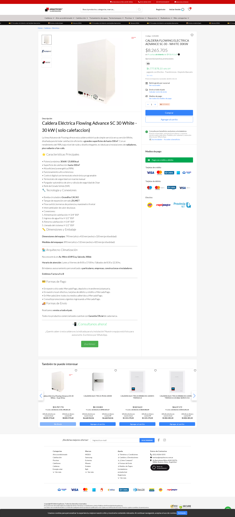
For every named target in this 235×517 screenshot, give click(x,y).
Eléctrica (55, 28)
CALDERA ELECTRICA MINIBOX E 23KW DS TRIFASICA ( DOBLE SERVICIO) (177, 397)
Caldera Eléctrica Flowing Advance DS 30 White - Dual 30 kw (57, 397)
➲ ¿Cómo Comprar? (125, 460)
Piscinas (129, 18)
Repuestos (153, 18)
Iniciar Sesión (175, 9)
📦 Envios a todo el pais (53, 23)
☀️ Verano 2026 (74, 23)
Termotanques (115, 18)
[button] (194, 396)
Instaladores (122, 469)
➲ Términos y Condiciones (128, 454)
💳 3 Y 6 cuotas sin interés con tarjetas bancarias (22, 23)
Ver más (150, 74)
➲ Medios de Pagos (125, 466)
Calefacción (81, 18)
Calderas (49, 18)
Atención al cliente (182, 2)
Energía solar (58, 469)
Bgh (86, 469)
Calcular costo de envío (158, 92)
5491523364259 (163, 2)
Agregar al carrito (169, 119)
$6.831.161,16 (172, 79)
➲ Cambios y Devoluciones (128, 457)
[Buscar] (139, 9)
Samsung (88, 457)
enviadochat (122, 472)
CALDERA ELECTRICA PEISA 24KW (98, 396)
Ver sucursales (154, 85)
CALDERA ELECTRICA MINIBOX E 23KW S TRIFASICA (137, 397)
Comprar (169, 112)
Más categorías (181, 18)
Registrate (160, 9)
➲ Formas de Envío (125, 463)
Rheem (88, 463)
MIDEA (88, 454)
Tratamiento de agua (98, 18)
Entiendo (182, 513)
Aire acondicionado (64, 18)
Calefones (140, 18)
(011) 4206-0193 (145, 2)
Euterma (88, 460)
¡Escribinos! (89, 344)
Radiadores (166, 18)
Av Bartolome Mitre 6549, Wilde (122, 2)
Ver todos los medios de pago (160, 98)
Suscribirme (147, 440)
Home (40, 28)
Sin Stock (58, 424)
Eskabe (88, 466)
